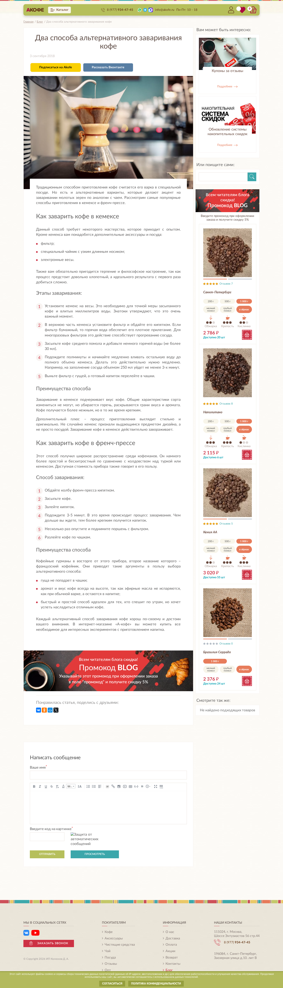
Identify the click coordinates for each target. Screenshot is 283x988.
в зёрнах (244, 309)
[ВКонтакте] (38, 710)
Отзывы (111, 963)
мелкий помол (211, 309)
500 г (228, 301)
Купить (247, 335)
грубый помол (227, 309)
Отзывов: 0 (226, 643)
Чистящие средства (120, 944)
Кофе (108, 932)
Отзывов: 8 (226, 403)
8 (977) (120, 9)
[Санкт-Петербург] (227, 252)
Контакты (173, 963)
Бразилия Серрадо (217, 652)
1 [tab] (215, 280)
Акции (170, 951)
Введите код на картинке (51, 829)
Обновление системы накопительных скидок (227, 132)
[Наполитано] (227, 372)
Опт (108, 970)
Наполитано (212, 412)
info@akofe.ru (164, 9)
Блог (169, 970)
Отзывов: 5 (226, 523)
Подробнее (225, 86)
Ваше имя (38, 767)
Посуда (110, 957)
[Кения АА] (227, 492)
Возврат (172, 957)
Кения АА (210, 532)
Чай (107, 951)
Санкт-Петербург (217, 292)
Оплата (171, 944)
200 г (211, 301)
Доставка (173, 938)
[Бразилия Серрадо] (227, 612)
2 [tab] (240, 280)
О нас (170, 932)
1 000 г (244, 301)
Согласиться (112, 983)
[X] (55, 710)
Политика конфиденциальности (156, 983)
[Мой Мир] (50, 710)
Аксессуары (114, 938)
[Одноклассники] (44, 710)
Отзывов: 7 (226, 283)
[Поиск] (252, 176)
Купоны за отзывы (227, 71)
